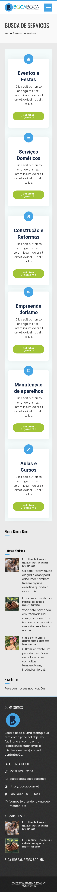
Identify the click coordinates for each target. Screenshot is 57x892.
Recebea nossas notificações (25, 688)
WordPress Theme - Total (27, 882)
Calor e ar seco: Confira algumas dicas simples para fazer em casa (35, 641)
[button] (28, 116)
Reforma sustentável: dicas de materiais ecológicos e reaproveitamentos (37, 601)
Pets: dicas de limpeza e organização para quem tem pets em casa (35, 562)
